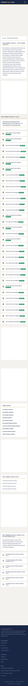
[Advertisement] (14, 20)
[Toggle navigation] (25, 2)
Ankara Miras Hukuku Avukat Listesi (9, 483)
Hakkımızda (3, 657)
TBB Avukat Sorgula (5, 650)
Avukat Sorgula (4, 643)
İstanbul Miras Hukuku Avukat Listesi (9, 480)
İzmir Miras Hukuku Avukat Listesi (9, 486)
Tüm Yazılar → (4, 675)
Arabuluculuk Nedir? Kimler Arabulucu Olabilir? (10, 670)
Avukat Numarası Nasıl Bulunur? (7, 668)
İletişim (2, 662)
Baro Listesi (3, 645)
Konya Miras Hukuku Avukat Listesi (9, 489)
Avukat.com (7, 2)
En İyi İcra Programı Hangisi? (7, 673)
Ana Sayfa (4, 38)
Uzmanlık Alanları (4, 648)
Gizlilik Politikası (4, 659)
